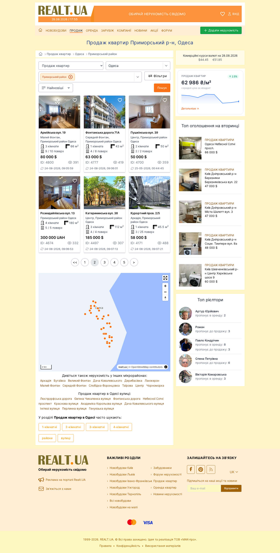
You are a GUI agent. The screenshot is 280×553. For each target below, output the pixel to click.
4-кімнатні (121, 427)
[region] (104, 322)
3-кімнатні (97, 427)
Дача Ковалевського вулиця (144, 403)
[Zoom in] (165, 286)
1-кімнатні (49, 427)
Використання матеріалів (163, 545)
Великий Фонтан (79, 380)
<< (75, 262)
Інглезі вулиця (50, 408)
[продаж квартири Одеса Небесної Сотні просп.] (191, 146)
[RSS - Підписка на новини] (211, 469)
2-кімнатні (73, 427)
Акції (154, 30)
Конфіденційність (128, 545)
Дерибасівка (133, 380)
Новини (140, 30)
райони (47, 438)
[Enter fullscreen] (165, 278)
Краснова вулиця (66, 403)
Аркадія (46, 380)
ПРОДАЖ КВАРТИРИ (219, 140)
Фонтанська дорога (127, 398)
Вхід (235, 14)
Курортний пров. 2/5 (145, 213)
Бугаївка (60, 380)
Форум (166, 30)
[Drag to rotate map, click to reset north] (165, 298)
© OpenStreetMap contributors (146, 367)
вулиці (65, 438)
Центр (140, 385)
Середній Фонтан (75, 385)
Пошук (162, 87)
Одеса (79, 54)
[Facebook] (191, 469)
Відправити (231, 488)
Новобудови (56, 30)
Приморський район (102, 54)
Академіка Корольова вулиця (102, 403)
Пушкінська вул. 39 (144, 132)
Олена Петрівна (206, 358)
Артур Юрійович (207, 311)
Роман (199, 327)
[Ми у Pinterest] (200, 469)
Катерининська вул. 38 (101, 213)
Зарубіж (107, 30)
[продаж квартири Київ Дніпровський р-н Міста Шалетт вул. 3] (191, 209)
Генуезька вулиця (101, 408)
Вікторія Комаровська (211, 374)
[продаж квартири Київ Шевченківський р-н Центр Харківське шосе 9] (191, 273)
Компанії (124, 30)
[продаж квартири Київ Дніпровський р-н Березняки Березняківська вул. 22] (191, 178)
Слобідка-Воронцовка (105, 385)
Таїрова (128, 385)
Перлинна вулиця (74, 408)
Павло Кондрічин (207, 340)
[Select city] (166, 65)
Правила (105, 545)
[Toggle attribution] (165, 366)
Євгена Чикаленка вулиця (93, 398)
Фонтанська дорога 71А (102, 132)
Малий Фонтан (50, 385)
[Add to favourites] (75, 100)
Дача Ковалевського (108, 380)
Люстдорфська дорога (56, 398)
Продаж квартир (59, 54)
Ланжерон (152, 380)
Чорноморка (155, 385)
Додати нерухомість (223, 30)
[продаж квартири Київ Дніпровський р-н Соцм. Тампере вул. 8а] (191, 241)
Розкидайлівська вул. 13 (57, 213)
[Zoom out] (165, 292)
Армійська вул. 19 (53, 132)
